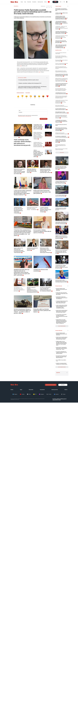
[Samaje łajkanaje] (67, 330)
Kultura (45, 1)
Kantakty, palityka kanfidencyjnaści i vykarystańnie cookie (60, 399)
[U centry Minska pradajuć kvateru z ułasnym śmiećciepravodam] (61, 191)
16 (41, 193)
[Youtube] (49, 2)
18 (61, 38)
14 (31, 250)
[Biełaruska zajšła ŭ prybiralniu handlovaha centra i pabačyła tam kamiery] (42, 304)
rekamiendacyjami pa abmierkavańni (24, 116)
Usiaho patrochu (40, 1)
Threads (64, 394)
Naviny (22, 1)
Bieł (60, 1)
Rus (51, 7)
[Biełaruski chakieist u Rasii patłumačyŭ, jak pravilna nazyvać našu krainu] (33, 167)
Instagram (42, 394)
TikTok (29, 394)
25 (18, 235)
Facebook (57, 394)
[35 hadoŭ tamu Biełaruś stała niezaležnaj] (42, 266)
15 (30, 172)
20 (37, 156)
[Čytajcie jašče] (46, 78)
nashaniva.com (12, 399)
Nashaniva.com (43, 6)
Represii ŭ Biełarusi (20, 92)
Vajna (25, 1)
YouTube (23, 394)
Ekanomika (29, 1)
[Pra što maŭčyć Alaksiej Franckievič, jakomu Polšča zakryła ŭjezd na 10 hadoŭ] (42, 226)
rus (64, 1)
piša (21, 65)
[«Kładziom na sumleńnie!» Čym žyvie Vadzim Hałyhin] (33, 246)
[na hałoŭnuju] (14, 2)
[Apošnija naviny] (67, 50)
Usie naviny (62, 152)
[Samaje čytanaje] (67, 286)
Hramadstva (34, 1)
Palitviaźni (28, 92)
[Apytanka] (67, 372)
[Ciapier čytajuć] (67, 6)
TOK (35, 394)
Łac (49, 7)
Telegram (15, 394)
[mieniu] (66, 2)
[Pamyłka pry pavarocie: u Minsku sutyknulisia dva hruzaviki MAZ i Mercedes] (61, 204)
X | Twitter (49, 394)
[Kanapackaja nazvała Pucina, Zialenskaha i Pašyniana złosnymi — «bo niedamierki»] (33, 206)
